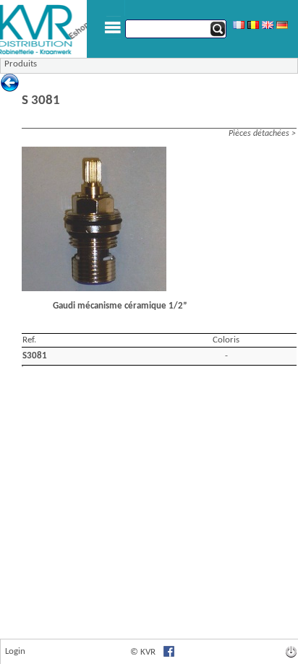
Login (15, 651)
